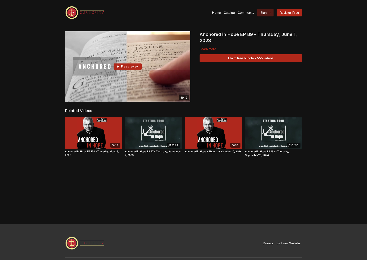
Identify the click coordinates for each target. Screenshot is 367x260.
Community (246, 13)
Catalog (229, 13)
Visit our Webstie (288, 243)
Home (216, 13)
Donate (268, 243)
